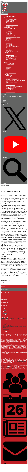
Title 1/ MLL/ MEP (10, 39)
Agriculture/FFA (9, 41)
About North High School (11, 19)
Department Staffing (10, 45)
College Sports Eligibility (11, 58)
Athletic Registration (10, 55)
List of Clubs (8, 67)
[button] (5, 18)
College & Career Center (11, 73)
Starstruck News (9, 26)
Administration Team (10, 20)
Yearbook (8, 68)
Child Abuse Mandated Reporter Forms (14, 86)
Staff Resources (9, 75)
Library (7, 47)
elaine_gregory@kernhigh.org (7, 367)
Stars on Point (8, 50)
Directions (8, 23)
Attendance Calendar (10, 30)
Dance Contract (9, 65)
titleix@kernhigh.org (21, 361)
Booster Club (8, 57)
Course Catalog (9, 44)
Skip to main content (5, 2)
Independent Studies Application (12, 46)
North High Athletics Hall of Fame (13, 60)
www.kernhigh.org (4, 369)
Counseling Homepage (10, 70)
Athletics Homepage (10, 53)
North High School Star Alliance (12, 49)
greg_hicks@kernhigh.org (6, 365)
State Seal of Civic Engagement (12, 51)
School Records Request (11, 87)
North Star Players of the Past (12, 25)
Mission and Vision (10, 22)
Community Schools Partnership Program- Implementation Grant (14, 91)
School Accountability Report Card (13, 37)
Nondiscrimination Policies (11, 83)
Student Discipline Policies (11, 82)
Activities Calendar (10, 64)
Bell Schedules (9, 31)
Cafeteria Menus (9, 33)
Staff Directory (9, 38)
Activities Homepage (10, 63)
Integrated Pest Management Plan (12, 79)
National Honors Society (11, 35)
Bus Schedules (9, 32)
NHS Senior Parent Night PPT (12, 71)
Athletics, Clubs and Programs (12, 28)
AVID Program (9, 43)
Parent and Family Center (11, 89)
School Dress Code (10, 88)
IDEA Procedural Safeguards (12, 78)
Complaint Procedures (10, 76)
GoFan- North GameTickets (11, 56)
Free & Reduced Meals (10, 85)
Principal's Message (10, 21)
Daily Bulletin (9, 34)
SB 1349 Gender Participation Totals (13, 59)
